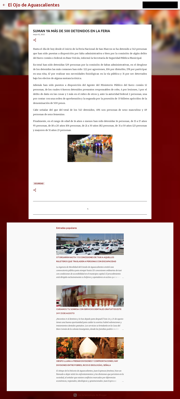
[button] (34, 40)
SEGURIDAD (38, 183)
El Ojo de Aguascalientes (33, 4)
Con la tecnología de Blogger (92, 395)
